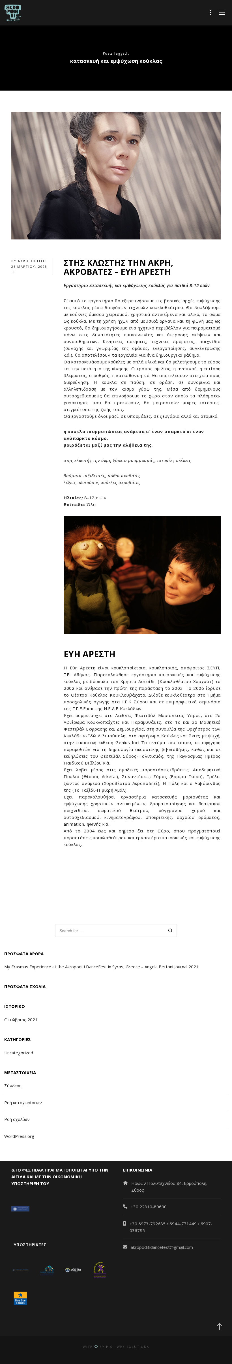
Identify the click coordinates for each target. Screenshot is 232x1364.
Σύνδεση (13, 1085)
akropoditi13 (32, 261)
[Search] (170, 931)
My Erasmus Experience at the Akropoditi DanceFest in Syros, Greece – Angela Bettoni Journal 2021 (101, 966)
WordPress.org (19, 1136)
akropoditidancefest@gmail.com (162, 1247)
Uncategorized (18, 1052)
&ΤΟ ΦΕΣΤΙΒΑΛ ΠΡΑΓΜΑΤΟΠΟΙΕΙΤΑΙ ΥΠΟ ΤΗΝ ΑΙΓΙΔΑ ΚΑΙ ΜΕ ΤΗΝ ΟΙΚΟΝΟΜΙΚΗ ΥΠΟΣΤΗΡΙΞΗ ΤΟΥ (59, 1176)
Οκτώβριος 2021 (21, 1019)
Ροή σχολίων (17, 1119)
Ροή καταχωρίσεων (23, 1102)
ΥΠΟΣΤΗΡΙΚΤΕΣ (28, 1244)
